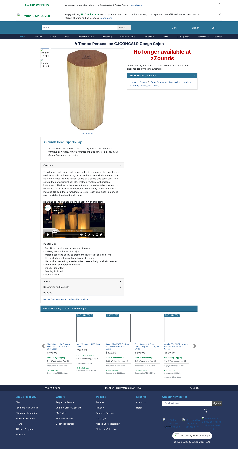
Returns (100, 402)
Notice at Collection (106, 429)
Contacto (141, 402)
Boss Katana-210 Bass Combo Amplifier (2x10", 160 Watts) (147, 346)
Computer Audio (127, 36)
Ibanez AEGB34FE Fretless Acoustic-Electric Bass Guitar (117, 346)
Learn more (136, 5)
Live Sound (149, 36)
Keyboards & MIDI (86, 36)
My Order (61, 413)
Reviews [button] (82, 292)
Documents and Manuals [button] (82, 287)
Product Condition (25, 418)
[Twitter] (205, 411)
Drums (165, 36)
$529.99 (111, 352)
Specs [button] (82, 281)
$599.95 (169, 352)
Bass (67, 36)
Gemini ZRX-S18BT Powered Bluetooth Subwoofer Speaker (176, 346)
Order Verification (65, 423)
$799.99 (52, 352)
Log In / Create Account (68, 407)
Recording (107, 36)
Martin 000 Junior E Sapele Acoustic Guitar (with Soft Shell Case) (58, 346)
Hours (19, 423)
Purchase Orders (64, 418)
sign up (217, 403)
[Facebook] (179, 411)
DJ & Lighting (183, 36)
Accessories (203, 36)
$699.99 (140, 352)
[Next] (195, 344)
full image (87, 133)
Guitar (53, 36)
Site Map (20, 434)
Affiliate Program (24, 429)
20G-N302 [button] (123, 387)
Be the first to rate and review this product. (66, 299)
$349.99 (81, 350)
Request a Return (65, 402)
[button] (87, 90)
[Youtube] (219, 411)
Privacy (100, 407)
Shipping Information (26, 413)
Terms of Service (105, 413)
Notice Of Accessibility (108, 423)
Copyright (101, 418)
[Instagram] (192, 411)
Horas (139, 407)
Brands (38, 36)
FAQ (18, 402)
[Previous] (43, 344)
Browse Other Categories (162, 75)
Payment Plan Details (27, 407)
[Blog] (165, 411)
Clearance (217, 36)
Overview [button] (82, 165)
